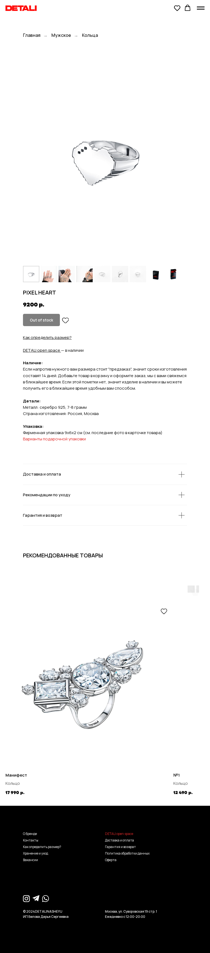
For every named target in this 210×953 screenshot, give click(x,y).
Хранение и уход (35, 853)
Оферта (110, 860)
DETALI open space (41, 350)
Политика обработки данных (127, 853)
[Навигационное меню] (201, 8)
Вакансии (30, 860)
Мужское (61, 35)
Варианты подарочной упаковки (54, 439)
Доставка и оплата (119, 840)
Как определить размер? (47, 337)
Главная (31, 35)
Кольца (90, 35)
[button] (177, 8)
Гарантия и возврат (120, 846)
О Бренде (30, 833)
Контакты (30, 840)
